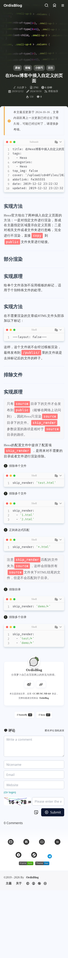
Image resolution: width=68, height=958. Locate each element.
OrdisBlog (44, 698)
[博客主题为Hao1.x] (42, 863)
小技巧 (39, 67)
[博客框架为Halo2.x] (26, 863)
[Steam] (34, 855)
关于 (19, 883)
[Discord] (26, 842)
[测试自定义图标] (50, 855)
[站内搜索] (46, 5)
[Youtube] (42, 842)
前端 (27, 67)
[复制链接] (41, 684)
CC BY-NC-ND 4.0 (42, 693)
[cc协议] (36, 883)
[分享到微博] (29, 684)
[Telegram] (18, 855)
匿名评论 (49, 730)
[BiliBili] (11, 842)
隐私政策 (59, 730)
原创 (17, 67)
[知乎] (57, 842)
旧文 (50, 67)
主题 (9, 883)
